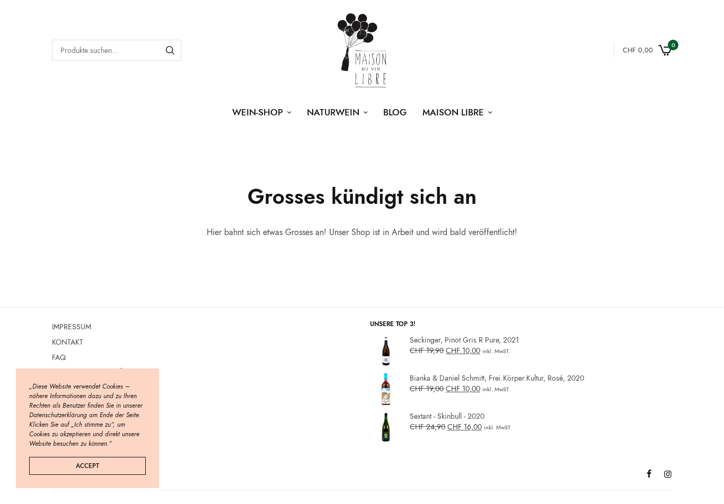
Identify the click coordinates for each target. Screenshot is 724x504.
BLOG (395, 112)
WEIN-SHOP (257, 112)
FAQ (59, 357)
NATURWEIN (333, 112)
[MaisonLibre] (362, 50)
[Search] (170, 50)
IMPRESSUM (71, 326)
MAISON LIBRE (453, 112)
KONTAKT (67, 342)
